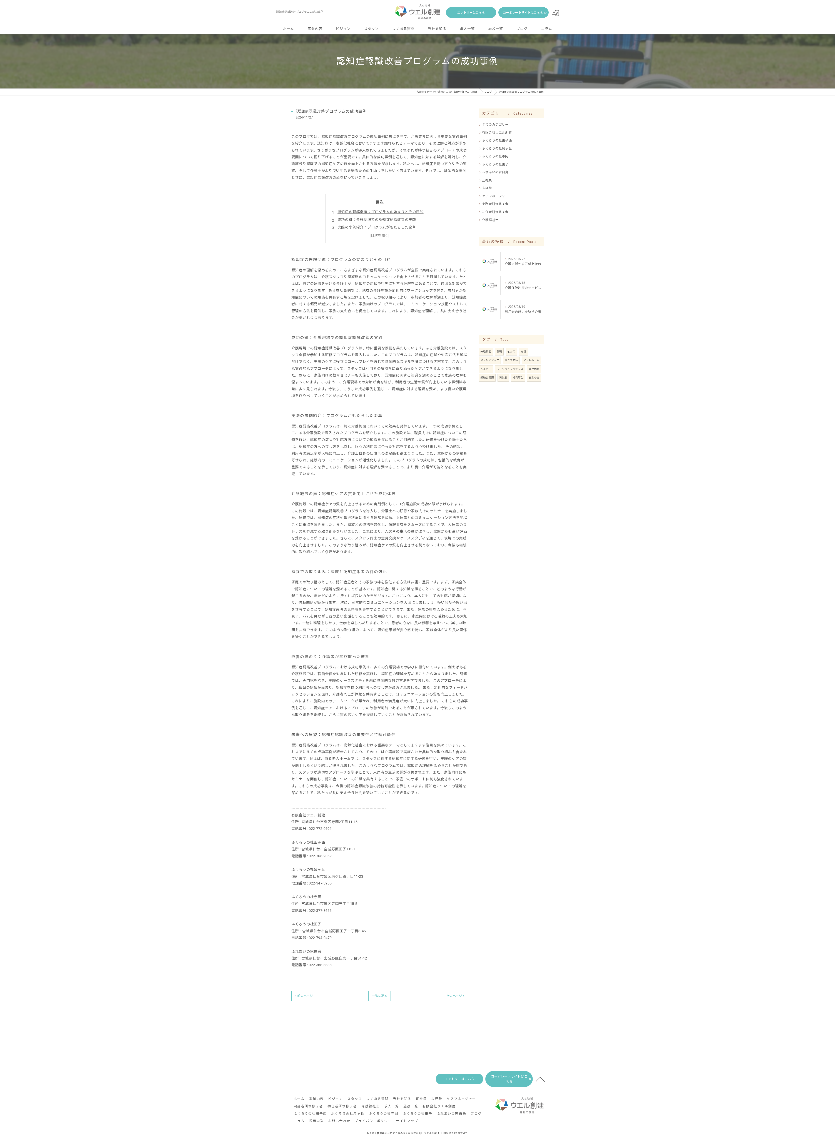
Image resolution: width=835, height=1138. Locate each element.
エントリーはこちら (471, 12)
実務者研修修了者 (495, 204)
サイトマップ (407, 1121)
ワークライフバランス (510, 368)
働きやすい (511, 360)
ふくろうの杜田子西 (497, 140)
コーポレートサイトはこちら (523, 12)
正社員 (487, 180)
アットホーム (531, 360)
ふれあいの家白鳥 (495, 172)
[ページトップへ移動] (540, 1079)
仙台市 (512, 351)
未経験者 (486, 351)
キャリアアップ (490, 360)
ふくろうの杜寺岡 (495, 156)
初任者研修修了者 (495, 212)
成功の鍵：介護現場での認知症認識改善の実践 (376, 220)
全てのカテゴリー (495, 125)
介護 (523, 351)
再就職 (503, 377)
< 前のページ (304, 996)
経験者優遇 (487, 377)
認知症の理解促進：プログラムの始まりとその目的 (380, 212)
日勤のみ (534, 377)
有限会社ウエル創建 (497, 133)
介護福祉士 (490, 220)
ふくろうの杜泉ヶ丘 (497, 148)
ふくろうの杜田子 (495, 164)
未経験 (487, 188)
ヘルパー (486, 368)
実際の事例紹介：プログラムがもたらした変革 (376, 227)
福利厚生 (518, 377)
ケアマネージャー (495, 196)
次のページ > (455, 996)
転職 (499, 351)
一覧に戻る (379, 996)
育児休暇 (534, 368)
